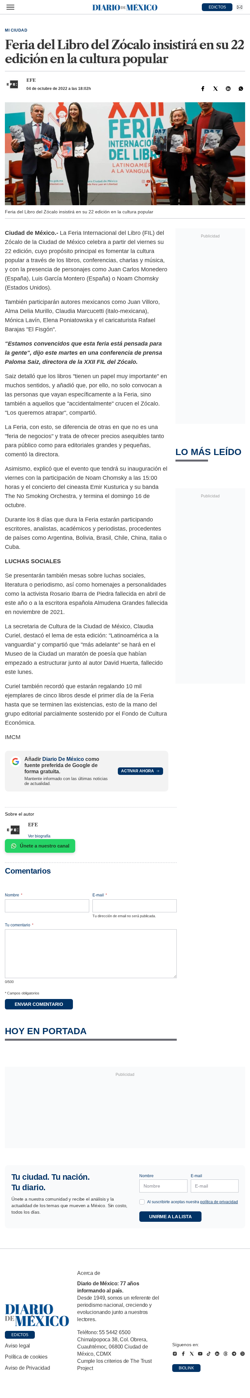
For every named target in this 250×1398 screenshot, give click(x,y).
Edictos (19, 1335)
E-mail (99, 895)
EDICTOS (217, 7)
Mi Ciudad (16, 30)
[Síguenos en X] (191, 1353)
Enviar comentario (39, 1004)
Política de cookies (26, 1357)
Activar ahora (137, 771)
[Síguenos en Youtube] (200, 1353)
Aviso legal (17, 1345)
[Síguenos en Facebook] (183, 1353)
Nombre (13, 895)
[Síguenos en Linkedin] (217, 1353)
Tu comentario (19, 925)
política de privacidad (219, 1202)
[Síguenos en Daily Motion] (242, 1353)
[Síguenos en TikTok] (208, 1353)
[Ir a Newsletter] (239, 7)
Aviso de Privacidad (27, 1368)
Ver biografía (39, 836)
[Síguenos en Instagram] (174, 1353)
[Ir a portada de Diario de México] (37, 1315)
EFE (31, 80)
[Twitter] (215, 89)
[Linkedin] (228, 89)
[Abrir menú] (10, 7)
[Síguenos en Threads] (225, 1353)
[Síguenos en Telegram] (234, 1353)
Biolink (186, 1368)
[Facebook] (203, 89)
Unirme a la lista (170, 1216)
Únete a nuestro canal (44, 846)
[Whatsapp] (241, 89)
